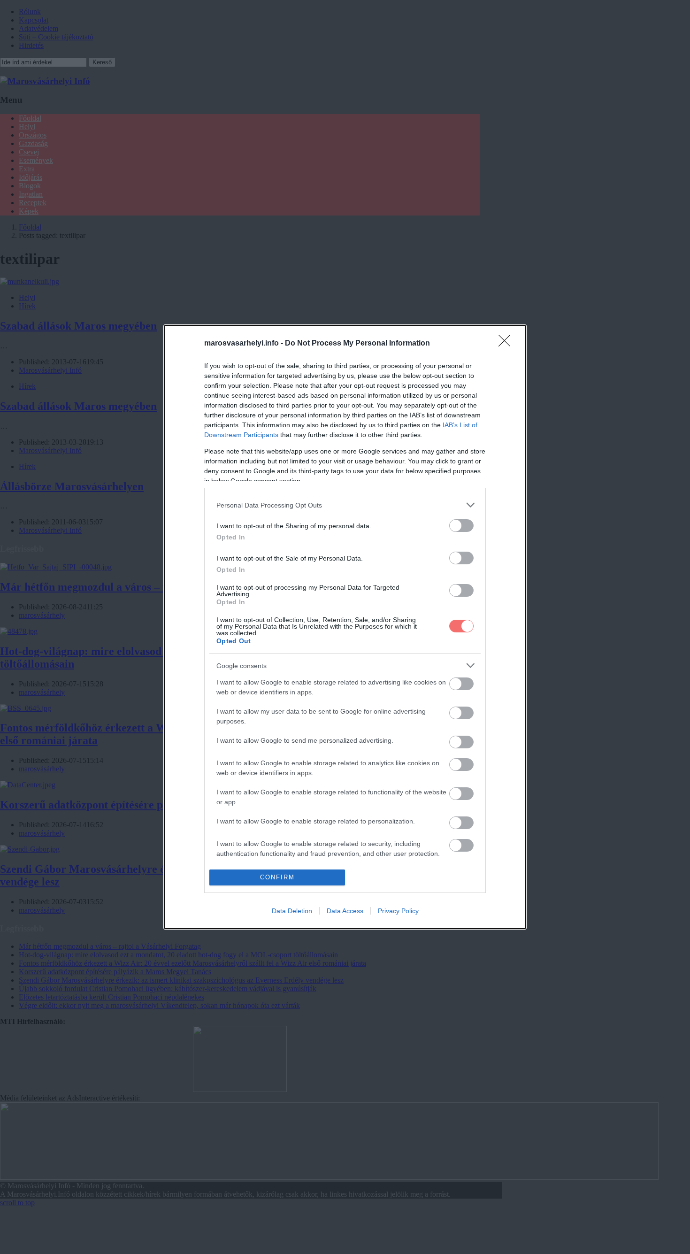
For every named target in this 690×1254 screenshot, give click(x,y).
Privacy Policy (398, 911)
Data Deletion (292, 911)
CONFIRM (277, 877)
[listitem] (345, 505)
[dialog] (345, 626)
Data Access (345, 911)
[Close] (507, 344)
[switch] (461, 525)
